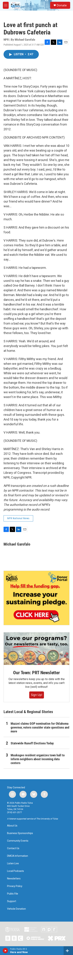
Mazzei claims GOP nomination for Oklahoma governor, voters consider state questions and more (40, 727)
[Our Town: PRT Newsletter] (36, 648)
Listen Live (13, 863)
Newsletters (14, 878)
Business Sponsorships (20, 833)
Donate (62, 5)
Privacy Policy (14, 886)
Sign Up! (36, 695)
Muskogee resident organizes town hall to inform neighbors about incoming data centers (38, 759)
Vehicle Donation (16, 909)
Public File (12, 893)
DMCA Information (17, 856)
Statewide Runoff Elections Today (32, 743)
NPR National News (18, 518)
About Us (12, 825)
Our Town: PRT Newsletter (36, 672)
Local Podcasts (15, 871)
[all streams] (68, 950)
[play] (5, 950)
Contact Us (13, 848)
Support (11, 901)
